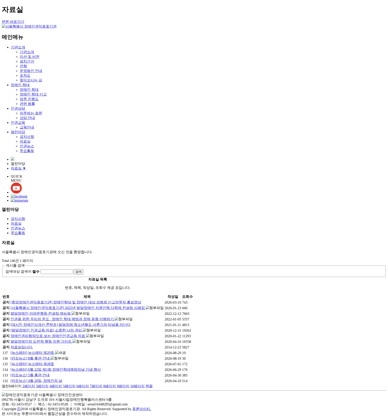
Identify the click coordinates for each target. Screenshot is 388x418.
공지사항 (27, 137)
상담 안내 (27, 118)
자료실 (25, 141)
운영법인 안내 (31, 71)
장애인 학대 (20, 85)
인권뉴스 (27, 146)
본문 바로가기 (13, 22)
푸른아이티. (141, 409)
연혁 (23, 66)
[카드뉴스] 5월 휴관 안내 (30, 375)
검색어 (30, 271)
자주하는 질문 (31, 113)
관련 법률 (27, 104)
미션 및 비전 (30, 57)
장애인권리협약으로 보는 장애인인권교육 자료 (48, 336)
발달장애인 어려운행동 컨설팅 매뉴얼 (41, 313)
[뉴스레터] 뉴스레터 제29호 (33, 353)
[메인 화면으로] (12, 159)
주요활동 (27, 151)
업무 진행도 (29, 99)
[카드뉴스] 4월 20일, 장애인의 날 (36, 381)
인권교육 (18, 122)
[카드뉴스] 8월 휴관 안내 (31, 358)
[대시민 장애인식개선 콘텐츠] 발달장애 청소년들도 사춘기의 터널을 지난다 (70, 325)
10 (137, 386)
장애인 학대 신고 (33, 94)
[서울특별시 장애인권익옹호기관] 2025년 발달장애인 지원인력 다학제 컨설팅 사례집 (78, 308)
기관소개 (18, 47)
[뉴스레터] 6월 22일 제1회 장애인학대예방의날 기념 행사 (56, 369)
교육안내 (27, 127)
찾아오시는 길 (31, 80)
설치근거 (27, 61)
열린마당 (18, 132)
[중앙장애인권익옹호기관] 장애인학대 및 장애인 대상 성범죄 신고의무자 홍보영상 (76, 302)
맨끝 (149, 386)
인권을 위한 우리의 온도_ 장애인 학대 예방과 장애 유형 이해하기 (63, 319)
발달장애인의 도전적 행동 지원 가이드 (42, 341)
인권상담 (18, 108)
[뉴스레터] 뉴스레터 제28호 (32, 364)
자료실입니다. (22, 347)
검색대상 (12, 271)
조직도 (25, 75)
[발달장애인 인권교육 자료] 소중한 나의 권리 (47, 330)
